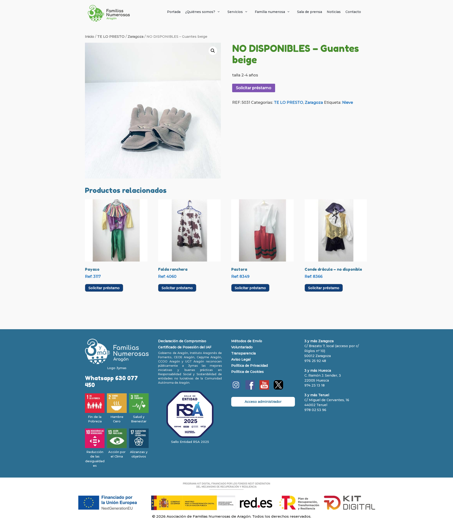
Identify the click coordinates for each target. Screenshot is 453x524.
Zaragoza (135, 36)
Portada (173, 12)
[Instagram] (236, 388)
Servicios (235, 12)
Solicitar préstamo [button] (104, 288)
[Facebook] (250, 388)
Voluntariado (242, 347)
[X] (278, 388)
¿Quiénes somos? (200, 12)
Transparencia (243, 353)
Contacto (353, 12)
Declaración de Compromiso (182, 341)
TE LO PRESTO (111, 36)
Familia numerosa (270, 12)
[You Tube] (264, 388)
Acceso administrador (263, 401)
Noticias (334, 12)
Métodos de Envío (246, 341)
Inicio (89, 36)
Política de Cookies (247, 372)
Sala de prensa (309, 12)
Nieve (347, 102)
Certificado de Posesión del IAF (184, 347)
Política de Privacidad (249, 365)
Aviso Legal (241, 359)
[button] (213, 50)
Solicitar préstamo (253, 88)
